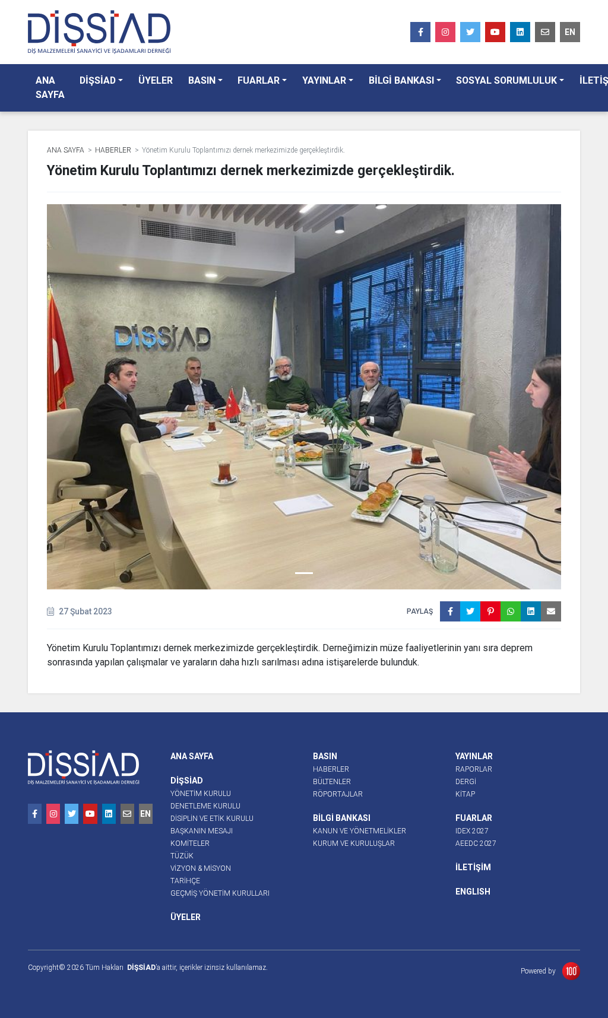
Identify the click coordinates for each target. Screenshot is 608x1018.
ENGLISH (472, 891)
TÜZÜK (182, 856)
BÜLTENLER (332, 782)
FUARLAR (259, 80)
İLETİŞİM (473, 867)
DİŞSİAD (98, 80)
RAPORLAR (473, 769)
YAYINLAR (324, 80)
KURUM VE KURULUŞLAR (354, 843)
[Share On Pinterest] (490, 611)
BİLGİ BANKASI (401, 80)
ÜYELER (155, 80)
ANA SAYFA (50, 87)
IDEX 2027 (472, 831)
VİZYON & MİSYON (200, 868)
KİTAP (465, 794)
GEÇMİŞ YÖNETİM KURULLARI (220, 893)
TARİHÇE (185, 881)
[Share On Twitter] (470, 611)
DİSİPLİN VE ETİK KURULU (212, 818)
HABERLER (113, 150)
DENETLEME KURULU (205, 806)
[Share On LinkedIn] (531, 611)
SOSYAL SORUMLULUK (506, 80)
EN (570, 32)
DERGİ (465, 782)
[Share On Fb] (450, 611)
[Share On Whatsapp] (511, 611)
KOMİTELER (190, 843)
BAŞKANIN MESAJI (201, 831)
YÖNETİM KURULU (200, 793)
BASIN (202, 80)
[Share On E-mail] (551, 611)
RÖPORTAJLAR (338, 794)
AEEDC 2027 (475, 843)
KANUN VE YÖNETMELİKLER (359, 831)
